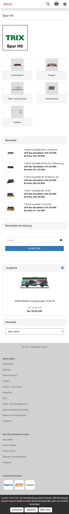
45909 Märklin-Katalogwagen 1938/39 (34, 301)
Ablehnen (31, 509)
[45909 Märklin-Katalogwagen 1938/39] (34, 284)
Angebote (7, 421)
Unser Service (9, 451)
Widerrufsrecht (10, 375)
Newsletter (8, 439)
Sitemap (6, 369)
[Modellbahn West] (6, 4)
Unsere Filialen (9, 445)
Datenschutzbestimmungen (16, 409)
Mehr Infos (45, 509)
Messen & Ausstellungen (14, 415)
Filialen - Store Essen (12, 387)
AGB (5, 398)
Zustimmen (17, 509)
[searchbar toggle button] (48, 4)
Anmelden (34, 248)
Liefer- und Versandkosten (15, 404)
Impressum (8, 364)
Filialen (6, 381)
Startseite (7, 392)
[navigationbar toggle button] (65, 4)
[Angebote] (62, 268)
